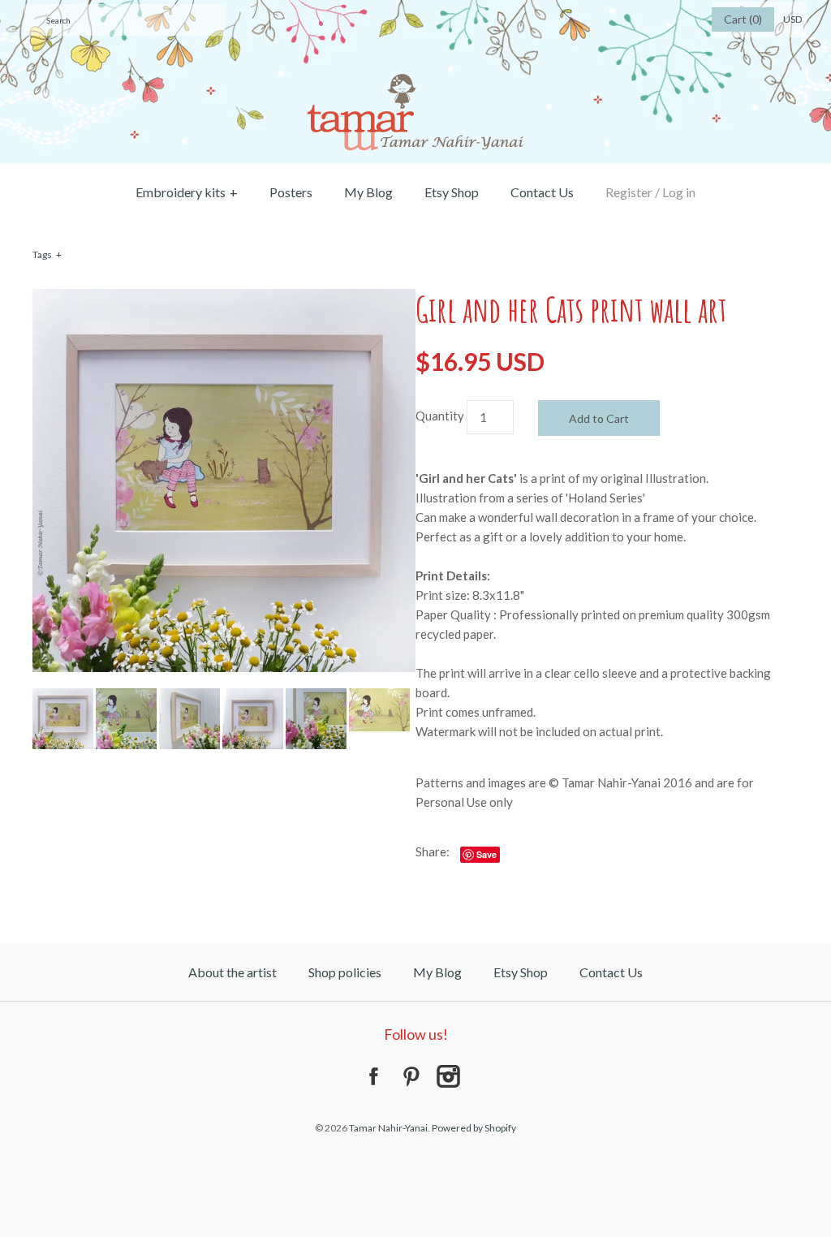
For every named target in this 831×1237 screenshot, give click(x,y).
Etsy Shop (451, 192)
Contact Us (542, 192)
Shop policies (344, 972)
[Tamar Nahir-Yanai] (415, 9)
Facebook (373, 1076)
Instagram (448, 1076)
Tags (47, 254)
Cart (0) (743, 19)
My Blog (368, 192)
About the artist (232, 972)
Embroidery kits (187, 192)
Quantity (440, 415)
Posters (290, 192)
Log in (678, 192)
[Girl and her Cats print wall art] (224, 298)
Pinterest (410, 1076)
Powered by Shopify (474, 1128)
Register (628, 192)
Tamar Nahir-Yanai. (389, 1128)
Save (486, 854)
